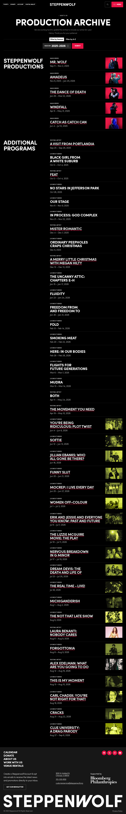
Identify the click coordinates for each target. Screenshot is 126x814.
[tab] (56, 39)
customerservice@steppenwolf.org (69, 783)
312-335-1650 (61, 779)
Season (47, 46)
